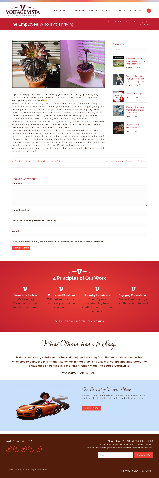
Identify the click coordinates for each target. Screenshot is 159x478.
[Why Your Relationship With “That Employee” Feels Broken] (118, 110)
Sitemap (147, 471)
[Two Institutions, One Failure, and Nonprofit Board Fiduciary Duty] (118, 79)
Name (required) (21, 210)
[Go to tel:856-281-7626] (149, 10)
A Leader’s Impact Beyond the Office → (126, 161)
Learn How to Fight (134, 94)
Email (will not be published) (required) (34, 221)
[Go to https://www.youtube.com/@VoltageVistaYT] (39, 449)
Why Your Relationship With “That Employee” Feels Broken (135, 110)
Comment (17, 183)
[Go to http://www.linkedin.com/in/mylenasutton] (9, 449)
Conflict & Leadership (123, 22)
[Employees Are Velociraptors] (118, 128)
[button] (79, 321)
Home (110, 22)
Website (16, 231)
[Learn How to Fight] (118, 97)
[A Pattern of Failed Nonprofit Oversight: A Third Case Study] (118, 62)
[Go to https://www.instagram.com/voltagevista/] (31, 449)
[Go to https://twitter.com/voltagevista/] (24, 449)
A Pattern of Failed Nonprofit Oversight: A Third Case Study (135, 61)
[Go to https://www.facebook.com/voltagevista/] (16, 449)
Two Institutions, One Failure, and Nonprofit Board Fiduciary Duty (135, 79)
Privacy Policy (130, 471)
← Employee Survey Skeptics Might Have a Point (37, 161)
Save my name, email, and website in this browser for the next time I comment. (59, 242)
